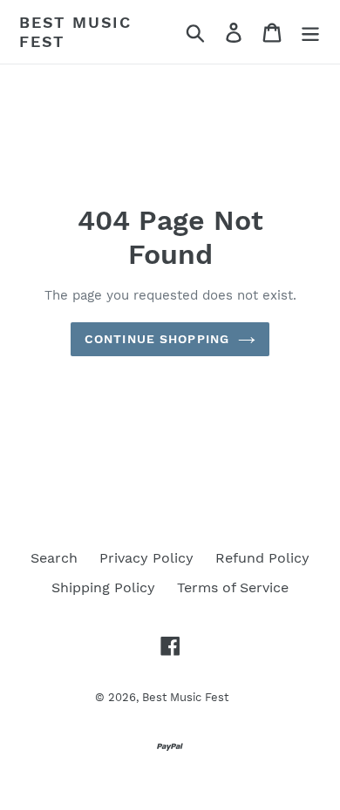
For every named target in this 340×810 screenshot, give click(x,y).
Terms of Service (233, 587)
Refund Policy (262, 558)
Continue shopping (157, 339)
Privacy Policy (146, 558)
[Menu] (310, 31)
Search (54, 558)
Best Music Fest (75, 32)
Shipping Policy (103, 587)
